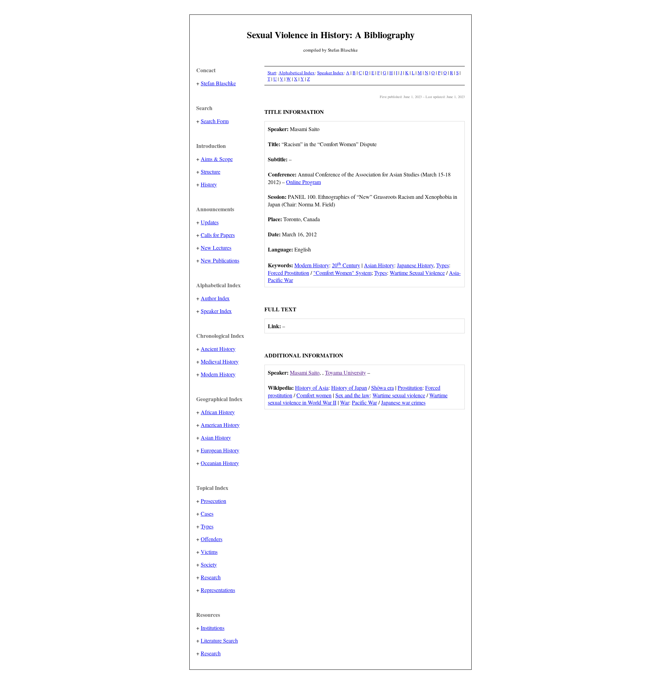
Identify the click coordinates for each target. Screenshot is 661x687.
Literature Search (219, 640)
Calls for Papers (218, 234)
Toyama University (345, 372)
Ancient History (218, 348)
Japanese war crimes (403, 402)
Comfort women (314, 395)
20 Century (346, 265)
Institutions (212, 627)
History (209, 184)
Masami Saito (304, 372)
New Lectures (216, 247)
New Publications (220, 260)
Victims (209, 551)
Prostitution (410, 387)
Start (271, 72)
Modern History (218, 374)
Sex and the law (352, 395)
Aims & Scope (217, 158)
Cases (207, 513)
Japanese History (415, 265)
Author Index (215, 298)
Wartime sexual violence (399, 395)
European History (220, 450)
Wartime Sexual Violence (417, 272)
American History (220, 424)
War (344, 402)
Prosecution (213, 500)
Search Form (215, 121)
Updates (210, 222)
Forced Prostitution (288, 272)
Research (211, 577)
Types (207, 526)
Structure (210, 171)
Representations (218, 589)
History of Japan (349, 387)
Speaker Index (216, 310)
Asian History (216, 437)
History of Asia (311, 387)
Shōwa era (382, 387)
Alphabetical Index (297, 72)
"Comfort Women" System (342, 272)
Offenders (211, 539)
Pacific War (364, 402)
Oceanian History (220, 462)
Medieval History (220, 361)
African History (218, 412)
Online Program (303, 181)
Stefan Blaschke (218, 83)
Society (209, 564)
